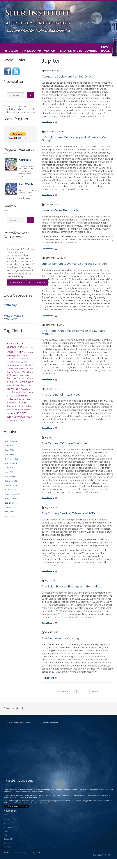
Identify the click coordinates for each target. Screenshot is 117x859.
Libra (30, 369)
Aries (20, 343)
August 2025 (11, 441)
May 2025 (9, 454)
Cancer (24, 355)
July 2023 (9, 503)
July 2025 (9, 445)
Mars (25, 371)
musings (15, 385)
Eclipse (20, 362)
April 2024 (10, 472)
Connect (92, 50)
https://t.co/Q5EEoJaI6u (94, 795)
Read (62, 50)
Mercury (11, 378)
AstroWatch (26, 184)
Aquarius (11, 343)
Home (6, 819)
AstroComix (28, 347)
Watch (49, 50)
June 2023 (9, 507)
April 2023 (9, 516)
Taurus (11, 413)
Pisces (14, 392)
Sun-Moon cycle (22, 409)
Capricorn (12, 358)
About (14, 50)
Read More (48, 122)
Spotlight (18, 406)
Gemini (10, 368)
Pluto (22, 392)
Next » (94, 691)
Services (75, 50)
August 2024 (11, 463)
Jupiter (19, 368)
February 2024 (11, 481)
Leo (26, 369)
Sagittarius (21, 395)
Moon (9, 386)
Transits (20, 413)
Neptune (25, 385)
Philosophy (32, 50)
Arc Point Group (107, 855)
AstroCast (25, 159)
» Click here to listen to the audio (27, 282)
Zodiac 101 (8, 839)
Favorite (40, 791)
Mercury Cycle (25, 378)
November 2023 (12, 490)
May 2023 (9, 512)
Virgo (22, 420)
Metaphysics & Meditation (14, 317)
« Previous (62, 691)
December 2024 (12, 459)
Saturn (11, 399)
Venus (21, 416)
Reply (29, 791)
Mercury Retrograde (20, 381)
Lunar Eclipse (14, 372)
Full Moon (27, 364)
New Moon (13, 388)
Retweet (34, 791)
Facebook (23, 791)
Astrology (10, 305)
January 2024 (11, 485)
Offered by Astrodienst (49, 722)
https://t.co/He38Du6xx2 (97, 801)
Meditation (24, 375)
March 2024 (10, 476)
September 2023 (12, 494)
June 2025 (9, 450)
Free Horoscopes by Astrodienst (19, 722)
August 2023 (11, 498)
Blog (5, 835)
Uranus (12, 416)
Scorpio (20, 399)
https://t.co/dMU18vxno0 (97, 789)
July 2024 (9, 468)
